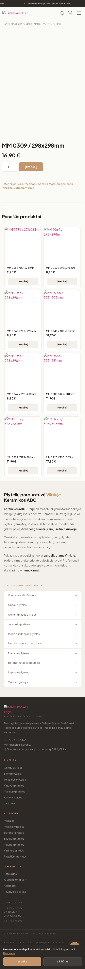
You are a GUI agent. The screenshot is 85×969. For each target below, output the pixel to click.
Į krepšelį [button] (23, 281)
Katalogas (10, 873)
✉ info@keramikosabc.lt (18, 744)
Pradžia (6, 23)
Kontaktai (10, 885)
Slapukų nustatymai (38, 942)
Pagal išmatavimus (15, 856)
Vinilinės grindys (14, 850)
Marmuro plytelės (14, 791)
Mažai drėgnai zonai (61, 183)
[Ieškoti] (62, 13)
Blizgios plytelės (14, 838)
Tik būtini (62, 961)
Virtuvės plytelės (14, 785)
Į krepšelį (31, 167)
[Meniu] (79, 13)
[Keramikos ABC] (18, 13)
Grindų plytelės (13, 767)
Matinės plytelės (14, 844)
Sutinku (22, 961)
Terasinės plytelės (15, 779)
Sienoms (18, 187)
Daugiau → (9, 953)
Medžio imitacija (14, 826)
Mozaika (17, 23)
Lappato (9, 803)
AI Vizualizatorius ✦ (15, 879)
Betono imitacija (14, 832)
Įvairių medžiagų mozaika (32, 183)
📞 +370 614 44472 (15, 739)
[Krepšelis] (70, 13)
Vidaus (28, 23)
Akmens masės (13, 797)
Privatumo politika (15, 891)
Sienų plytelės (12, 773)
